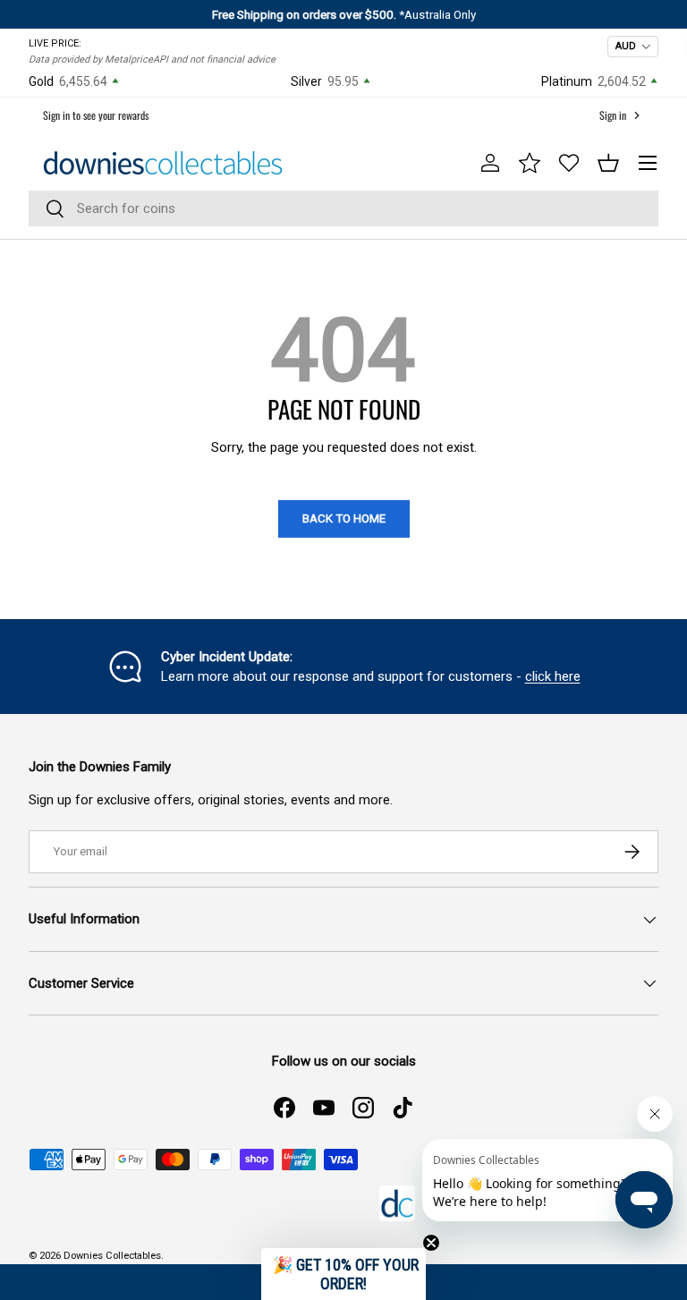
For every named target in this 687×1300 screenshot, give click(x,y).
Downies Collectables (112, 1256)
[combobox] (343, 208)
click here (553, 676)
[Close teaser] (431, 1243)
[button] (608, 163)
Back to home (344, 518)
